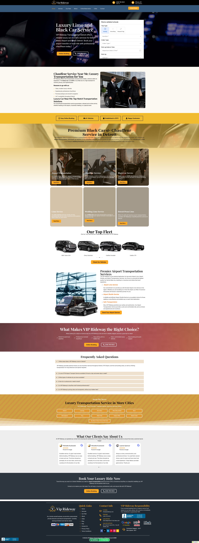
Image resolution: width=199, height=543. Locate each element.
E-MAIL (105, 510)
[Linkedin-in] (108, 530)
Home (53, 8)
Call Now (95, 540)
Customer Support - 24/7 (133, 528)
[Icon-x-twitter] (104, 530)
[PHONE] (100, 515)
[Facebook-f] (101, 530)
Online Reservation (86, 8)
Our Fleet (68, 8)
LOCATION (106, 519)
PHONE (105, 514)
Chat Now (105, 540)
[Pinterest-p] (111, 530)
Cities (95, 8)
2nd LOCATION (107, 523)
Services (60, 8)
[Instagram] (114, 530)
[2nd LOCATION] (100, 525)
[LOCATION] (100, 520)
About (75, 8)
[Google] (117, 530)
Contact (102, 8)
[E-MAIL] (100, 511)
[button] (57, 247)
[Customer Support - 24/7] (124, 529)
